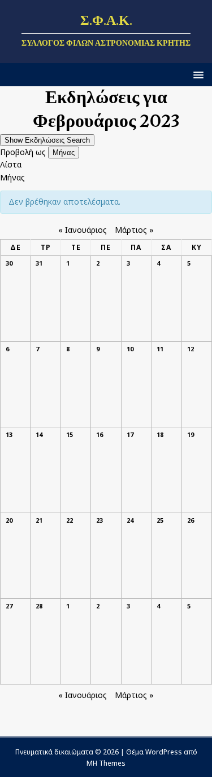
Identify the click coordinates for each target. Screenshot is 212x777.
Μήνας (64, 152)
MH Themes (106, 763)
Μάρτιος (134, 229)
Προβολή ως (24, 152)
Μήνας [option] (12, 177)
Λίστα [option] (10, 164)
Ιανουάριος (82, 229)
